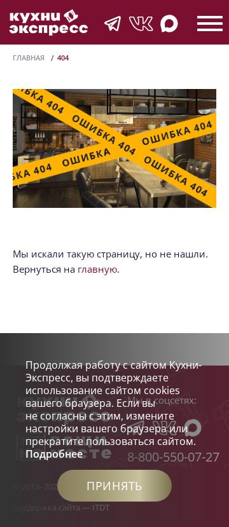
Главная (29, 57)
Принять (114, 485)
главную (97, 269)
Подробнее (54, 454)
